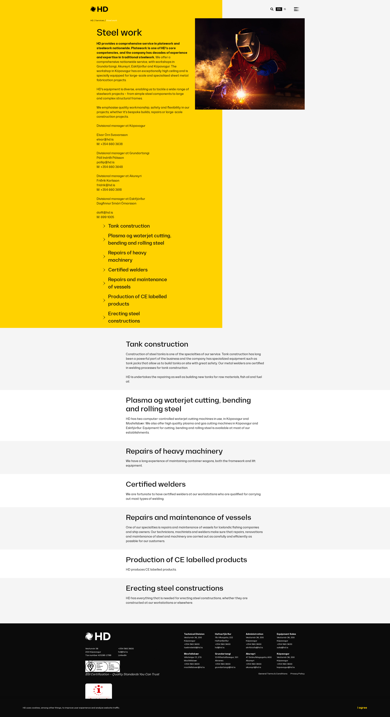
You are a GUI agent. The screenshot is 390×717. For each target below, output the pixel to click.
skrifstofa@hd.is (254, 647)
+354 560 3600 (126, 648)
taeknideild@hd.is (193, 647)
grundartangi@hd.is (225, 667)
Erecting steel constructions (124, 317)
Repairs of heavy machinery (127, 256)
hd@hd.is (123, 652)
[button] (272, 9)
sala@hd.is (282, 647)
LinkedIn (122, 655)
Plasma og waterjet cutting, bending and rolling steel (139, 239)
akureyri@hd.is (253, 667)
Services (99, 20)
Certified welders (128, 270)
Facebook (158, 654)
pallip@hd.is (106, 162)
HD (92, 20)
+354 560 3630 (284, 644)
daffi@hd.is (105, 212)
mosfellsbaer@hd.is (194, 667)
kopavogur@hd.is (286, 667)
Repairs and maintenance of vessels (137, 283)
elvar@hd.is (105, 139)
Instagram (159, 658)
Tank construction (129, 226)
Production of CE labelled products (137, 300)
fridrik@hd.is (106, 185)
